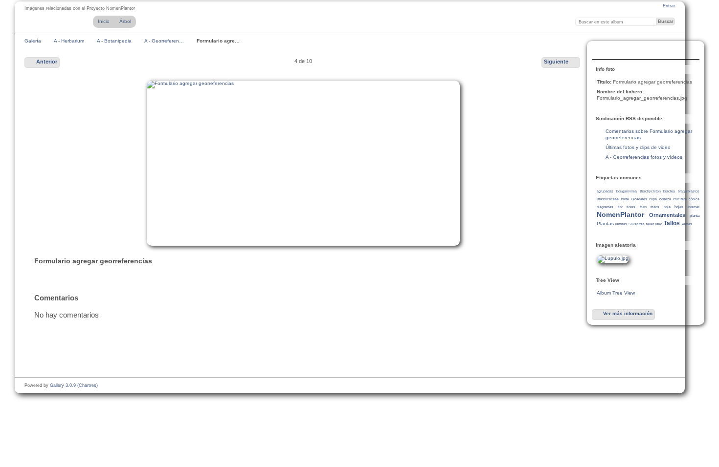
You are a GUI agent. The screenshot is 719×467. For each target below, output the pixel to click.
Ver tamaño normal (602, 51)
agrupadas (605, 191)
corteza (665, 199)
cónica (694, 199)
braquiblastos (688, 191)
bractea (669, 191)
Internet (693, 207)
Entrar (669, 5)
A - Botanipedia (114, 40)
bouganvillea (626, 191)
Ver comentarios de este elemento (621, 51)
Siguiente (556, 61)
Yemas (686, 224)
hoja (667, 207)
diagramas (605, 207)
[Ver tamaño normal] (303, 163)
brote (625, 199)
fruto (643, 207)
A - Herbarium (69, 40)
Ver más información (627, 313)
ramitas (621, 224)
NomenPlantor (620, 214)
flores (631, 207)
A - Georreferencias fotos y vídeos (644, 157)
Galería (32, 40)
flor (620, 207)
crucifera (680, 199)
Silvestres (637, 224)
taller (650, 224)
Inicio (104, 21)
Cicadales (639, 199)
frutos (655, 207)
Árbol (125, 21)
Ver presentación (641, 51)
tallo (658, 224)
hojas (678, 207)
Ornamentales (667, 215)
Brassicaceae (608, 199)
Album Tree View (616, 293)
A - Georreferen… (164, 40)
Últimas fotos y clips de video (638, 147)
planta (694, 215)
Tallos (672, 223)
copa (653, 199)
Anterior (46, 61)
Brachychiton (650, 191)
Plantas (605, 223)
